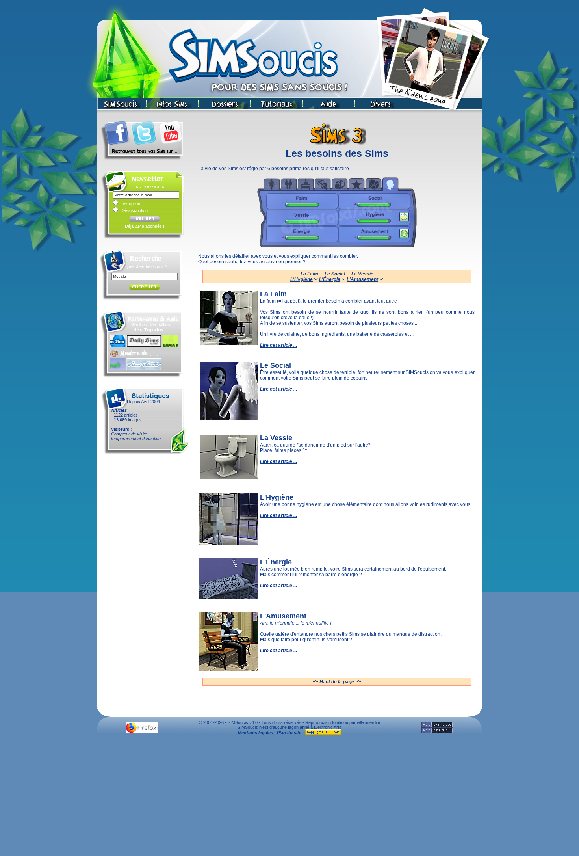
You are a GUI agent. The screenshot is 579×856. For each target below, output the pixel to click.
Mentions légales (255, 732)
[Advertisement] (289, 797)
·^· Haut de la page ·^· (336, 682)
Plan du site (289, 732)
